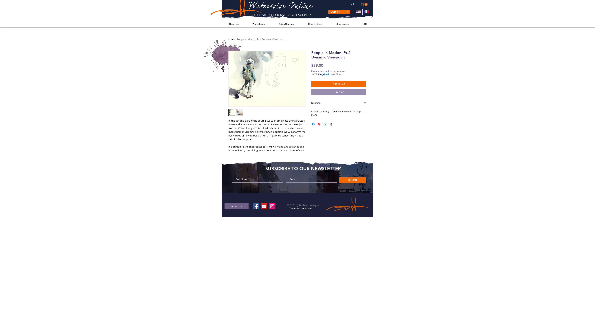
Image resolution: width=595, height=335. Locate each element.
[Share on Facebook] (313, 124)
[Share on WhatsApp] (325, 124)
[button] (364, 4)
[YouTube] (264, 206)
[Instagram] (272, 206)
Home (231, 39)
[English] (358, 12)
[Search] (370, 16)
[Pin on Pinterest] (319, 124)
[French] (366, 12)
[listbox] (339, 12)
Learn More (335, 74)
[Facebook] (256, 206)
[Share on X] (331, 124)
